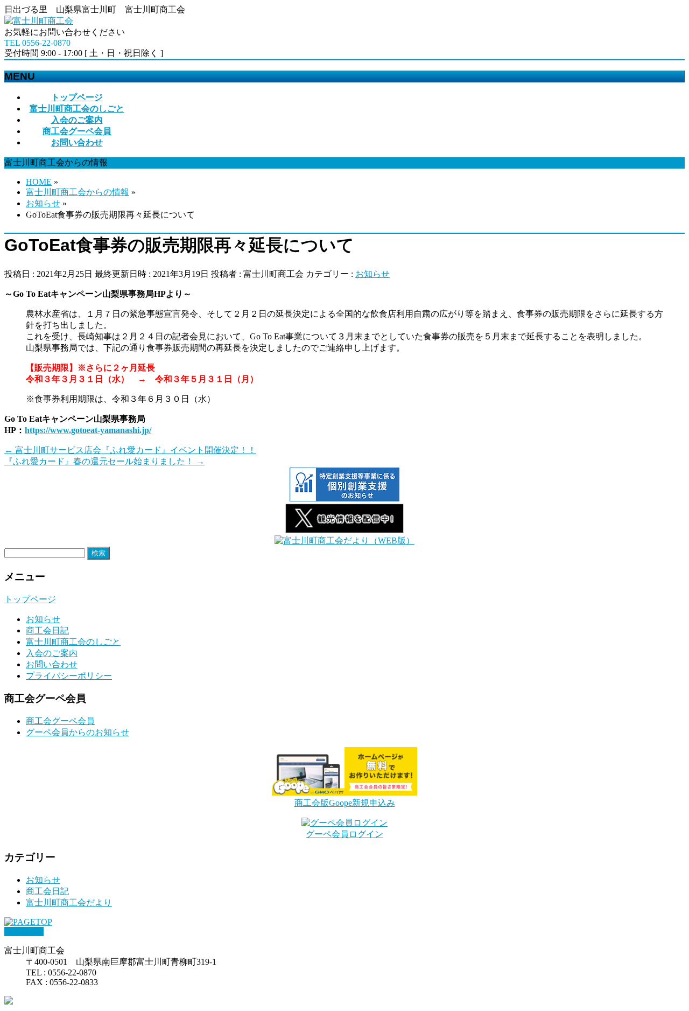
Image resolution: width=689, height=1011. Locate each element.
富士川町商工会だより (69, 902)
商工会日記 (47, 630)
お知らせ (372, 273)
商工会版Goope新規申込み (344, 802)
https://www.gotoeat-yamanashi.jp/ (88, 430)
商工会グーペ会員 (60, 721)
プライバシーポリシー (69, 675)
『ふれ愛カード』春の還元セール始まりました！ (104, 461)
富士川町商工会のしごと (73, 641)
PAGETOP (24, 931)
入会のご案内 (52, 653)
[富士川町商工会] (38, 20)
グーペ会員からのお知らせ (77, 732)
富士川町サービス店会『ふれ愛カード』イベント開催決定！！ (130, 450)
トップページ (30, 599)
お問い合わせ (52, 664)
